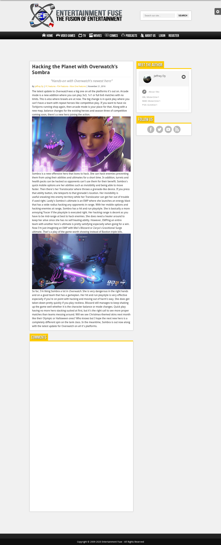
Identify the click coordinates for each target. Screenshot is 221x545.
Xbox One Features (78, 86)
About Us (150, 35)
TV (84, 35)
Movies (98, 35)
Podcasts (131, 35)
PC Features (50, 86)
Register (174, 35)
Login (162, 35)
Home (50, 35)
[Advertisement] (110, 49)
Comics (114, 35)
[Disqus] (81, 384)
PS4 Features (62, 86)
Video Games (68, 35)
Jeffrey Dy (39, 86)
